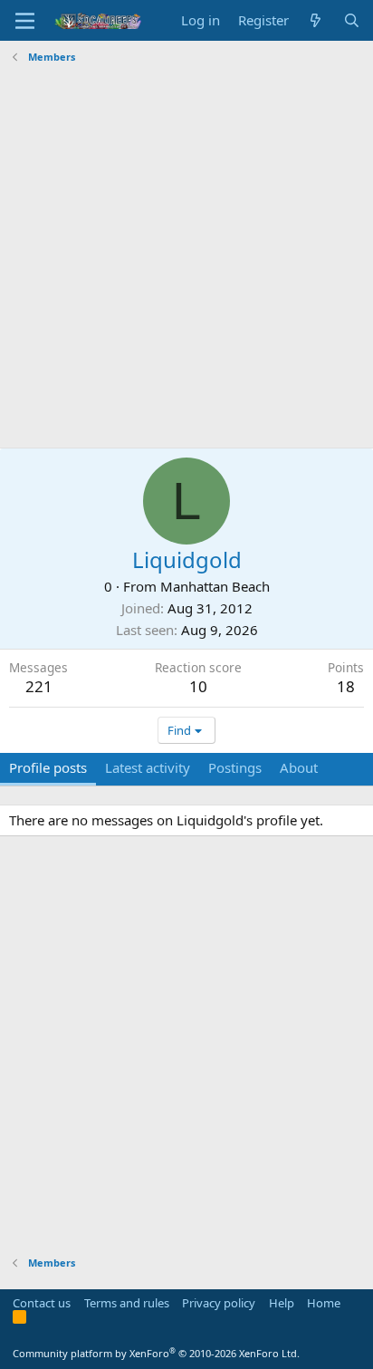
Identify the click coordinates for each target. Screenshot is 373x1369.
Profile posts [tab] (48, 767)
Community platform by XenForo (156, 1353)
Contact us (42, 1303)
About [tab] (299, 767)
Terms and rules (126, 1303)
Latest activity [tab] (147, 767)
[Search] (351, 20)
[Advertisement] (186, 256)
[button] (25, 21)
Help (281, 1303)
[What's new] (315, 20)
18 (346, 686)
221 (39, 686)
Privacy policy (218, 1303)
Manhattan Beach (215, 586)
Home (323, 1303)
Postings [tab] (235, 767)
